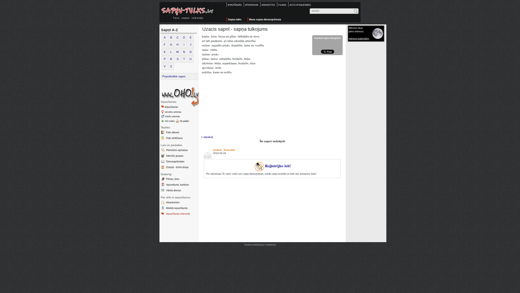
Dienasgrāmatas (175, 161)
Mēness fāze (356, 28)
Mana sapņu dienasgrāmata (265, 19)
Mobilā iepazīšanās (177, 208)
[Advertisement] (272, 105)
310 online (170, 121)
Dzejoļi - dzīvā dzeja (177, 167)
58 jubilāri (184, 121)
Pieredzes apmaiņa (177, 150)
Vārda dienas (173, 190)
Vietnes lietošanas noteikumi (260, 245)
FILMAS (282, 5)
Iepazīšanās (171, 107)
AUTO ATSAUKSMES (300, 5)
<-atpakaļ (207, 137)
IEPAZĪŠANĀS (235, 5)
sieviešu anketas (173, 112)
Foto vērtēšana (174, 138)
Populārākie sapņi (173, 76)
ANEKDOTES (268, 5)
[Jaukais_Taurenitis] (207, 153)
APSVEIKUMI (251, 5)
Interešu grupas (174, 155)
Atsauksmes (173, 202)
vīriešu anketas (172, 116)
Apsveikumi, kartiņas (177, 184)
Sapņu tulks (235, 19)
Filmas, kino (172, 179)
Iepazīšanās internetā (178, 213)
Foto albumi (172, 132)
